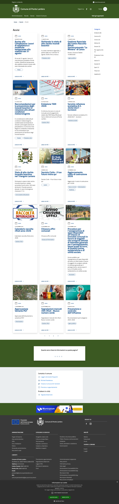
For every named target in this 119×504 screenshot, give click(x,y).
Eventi (85, 449)
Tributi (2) (96, 71)
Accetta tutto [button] (53, 497)
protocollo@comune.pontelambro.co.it (22, 473)
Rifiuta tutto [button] (65, 497)
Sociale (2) (97, 64)
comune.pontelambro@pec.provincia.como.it (24, 477)
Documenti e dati (16, 450)
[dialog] (59, 492)
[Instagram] (90, 9)
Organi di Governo (17, 437)
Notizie (86, 437)
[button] (59, 501)
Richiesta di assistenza (42, 466)
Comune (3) (97, 36)
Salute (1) (96, 61)
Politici (14, 446)
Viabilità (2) (97, 74)
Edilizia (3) (97, 43)
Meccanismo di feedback (66, 480)
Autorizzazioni (64, 446)
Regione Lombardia (17, 2)
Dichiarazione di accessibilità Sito (69, 468)
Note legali (63, 466)
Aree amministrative (17, 439)
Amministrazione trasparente (68, 459)
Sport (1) (96, 67)
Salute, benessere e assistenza (68, 444)
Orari (37, 468)
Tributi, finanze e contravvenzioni (69, 439)
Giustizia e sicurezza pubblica (68, 437)
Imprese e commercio (42, 444)
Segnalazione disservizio (42, 462)
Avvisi (19, 36)
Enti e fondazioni (16, 444)
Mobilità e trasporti (41, 448)
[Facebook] (86, 9)
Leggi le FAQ (39, 464)
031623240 (20, 464)
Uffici (13, 441)
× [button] (117, 482)
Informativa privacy (65, 464)
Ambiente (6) (97, 33)
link (73, 490)
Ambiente (62, 441)
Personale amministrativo (19, 448)
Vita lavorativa (40, 441)
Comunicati (87, 439)
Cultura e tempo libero (42, 439)
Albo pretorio (63, 462)
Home (15, 22)
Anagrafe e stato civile (42, 437)
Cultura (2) (97, 40)
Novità (21, 22)
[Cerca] (105, 9)
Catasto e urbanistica (42, 446)
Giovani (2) (97, 46)
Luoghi (86, 451)
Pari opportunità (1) (98, 51)
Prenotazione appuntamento (44, 459)
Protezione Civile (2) (98, 56)
